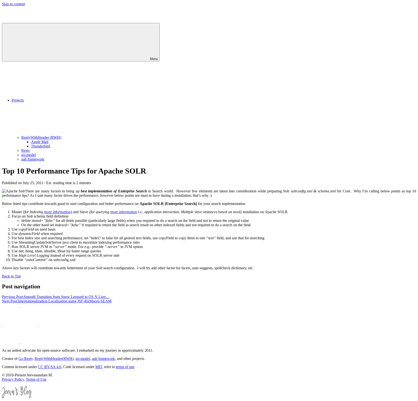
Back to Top (11, 276)
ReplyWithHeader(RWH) (54, 359)
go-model (28, 155)
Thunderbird (40, 146)
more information (57, 212)
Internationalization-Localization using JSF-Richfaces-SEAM (57, 301)
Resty (25, 150)
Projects (18, 100)
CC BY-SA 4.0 (49, 367)
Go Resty (25, 359)
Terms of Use (36, 379)
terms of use (125, 367)
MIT (98, 367)
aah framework (32, 159)
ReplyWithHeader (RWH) (41, 137)
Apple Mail (39, 142)
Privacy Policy (13, 379)
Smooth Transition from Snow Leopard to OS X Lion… (56, 297)
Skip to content (13, 4)
